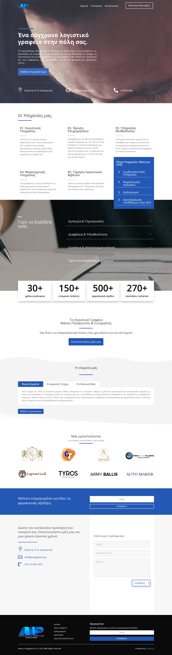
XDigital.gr (150, 648)
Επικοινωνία (111, 5)
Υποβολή (139, 583)
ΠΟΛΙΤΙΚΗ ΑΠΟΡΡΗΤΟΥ (63, 638)
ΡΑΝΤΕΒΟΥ (58, 635)
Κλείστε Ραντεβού (139, 5)
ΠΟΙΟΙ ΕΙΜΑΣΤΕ (60, 628)
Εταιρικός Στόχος (58, 384)
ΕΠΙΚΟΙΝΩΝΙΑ (60, 631)
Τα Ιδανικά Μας (86, 384)
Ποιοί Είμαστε (30, 384)
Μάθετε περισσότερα (33, 71)
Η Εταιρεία (96, 5)
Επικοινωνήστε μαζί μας (86, 341)
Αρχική (84, 5)
